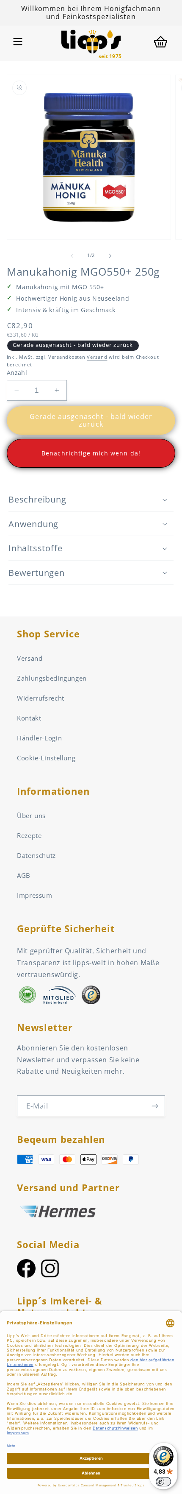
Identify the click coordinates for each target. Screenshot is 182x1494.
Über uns (31, 815)
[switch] (163, 1481)
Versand (97, 357)
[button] (18, 41)
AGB (23, 875)
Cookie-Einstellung (46, 758)
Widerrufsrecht (40, 698)
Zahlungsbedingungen (52, 678)
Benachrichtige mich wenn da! (90, 453)
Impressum (34, 895)
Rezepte (29, 835)
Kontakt (29, 718)
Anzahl (17, 373)
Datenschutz (36, 855)
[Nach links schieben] (72, 255)
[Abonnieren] (155, 1105)
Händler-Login (39, 738)
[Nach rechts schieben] (110, 255)
